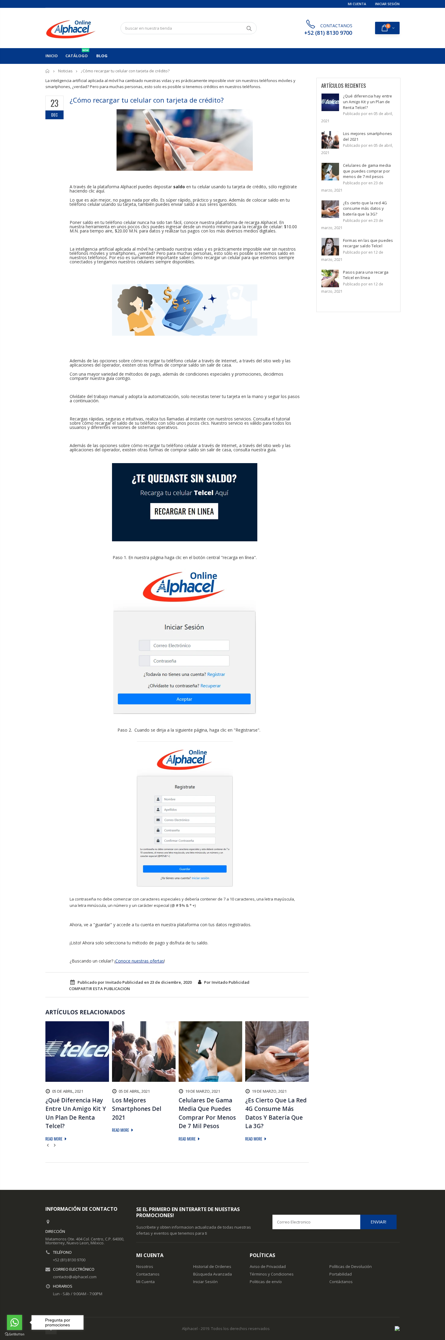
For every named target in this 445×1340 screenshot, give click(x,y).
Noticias (65, 71)
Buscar (249, 28)
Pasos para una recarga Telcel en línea (365, 275)
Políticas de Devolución (350, 1266)
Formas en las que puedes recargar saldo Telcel (368, 243)
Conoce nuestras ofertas (139, 961)
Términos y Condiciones (272, 1274)
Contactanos (148, 1274)
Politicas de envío (266, 1281)
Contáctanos (341, 1281)
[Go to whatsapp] (14, 1322)
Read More (54, 1139)
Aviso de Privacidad (268, 1266)
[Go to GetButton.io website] (14, 1334)
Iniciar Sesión (205, 1281)
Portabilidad (340, 1274)
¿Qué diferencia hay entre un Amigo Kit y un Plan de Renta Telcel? (367, 101)
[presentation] (48, 1145)
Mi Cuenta (357, 4)
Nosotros (144, 1266)
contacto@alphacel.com (75, 1276)
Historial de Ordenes (212, 1266)
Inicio (47, 71)
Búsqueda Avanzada (212, 1274)
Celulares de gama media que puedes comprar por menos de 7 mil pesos (367, 171)
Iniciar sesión (387, 4)
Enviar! (378, 1222)
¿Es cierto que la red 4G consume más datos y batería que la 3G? (365, 208)
